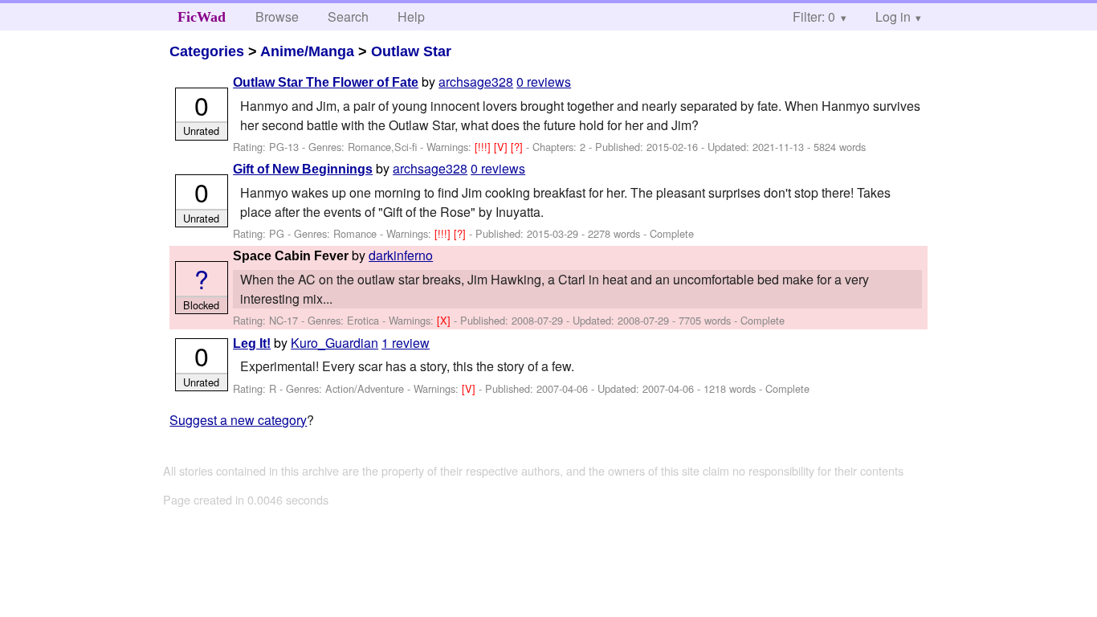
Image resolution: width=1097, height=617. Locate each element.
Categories (206, 51)
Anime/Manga (307, 51)
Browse (277, 16)
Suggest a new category (238, 420)
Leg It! (252, 343)
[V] (502, 146)
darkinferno (401, 255)
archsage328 (475, 81)
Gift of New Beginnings (303, 169)
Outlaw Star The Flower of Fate (325, 82)
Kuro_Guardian (334, 342)
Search (348, 16)
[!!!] (484, 146)
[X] (445, 320)
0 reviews (543, 81)
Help (411, 16)
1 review (405, 342)
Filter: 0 (814, 16)
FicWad (201, 17)
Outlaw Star (411, 51)
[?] (518, 146)
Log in (893, 16)
